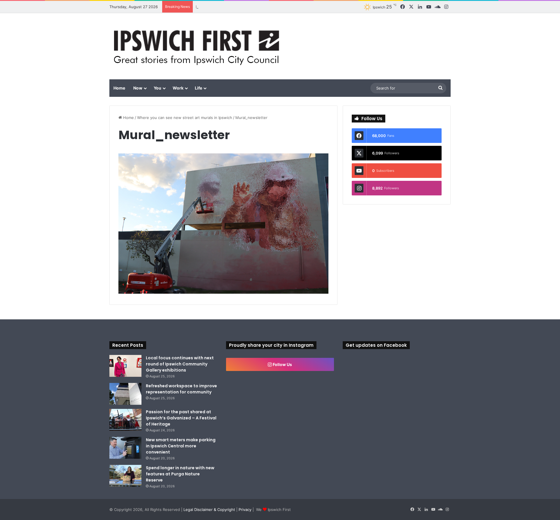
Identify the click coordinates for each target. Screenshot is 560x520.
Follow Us (282, 364)
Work (178, 87)
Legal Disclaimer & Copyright (209, 509)
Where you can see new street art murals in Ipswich (184, 117)
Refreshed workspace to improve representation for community (181, 389)
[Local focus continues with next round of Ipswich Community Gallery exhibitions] (125, 366)
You (157, 87)
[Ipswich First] (198, 46)
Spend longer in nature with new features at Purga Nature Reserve (180, 474)
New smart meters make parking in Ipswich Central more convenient (181, 446)
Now (137, 87)
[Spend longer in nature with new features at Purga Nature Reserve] (125, 476)
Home (119, 87)
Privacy (245, 509)
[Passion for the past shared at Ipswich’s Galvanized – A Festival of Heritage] (125, 420)
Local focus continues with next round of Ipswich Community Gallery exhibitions (180, 364)
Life (198, 87)
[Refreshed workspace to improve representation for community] (125, 394)
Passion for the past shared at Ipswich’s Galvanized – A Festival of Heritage (181, 418)
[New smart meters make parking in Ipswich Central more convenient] (125, 448)
